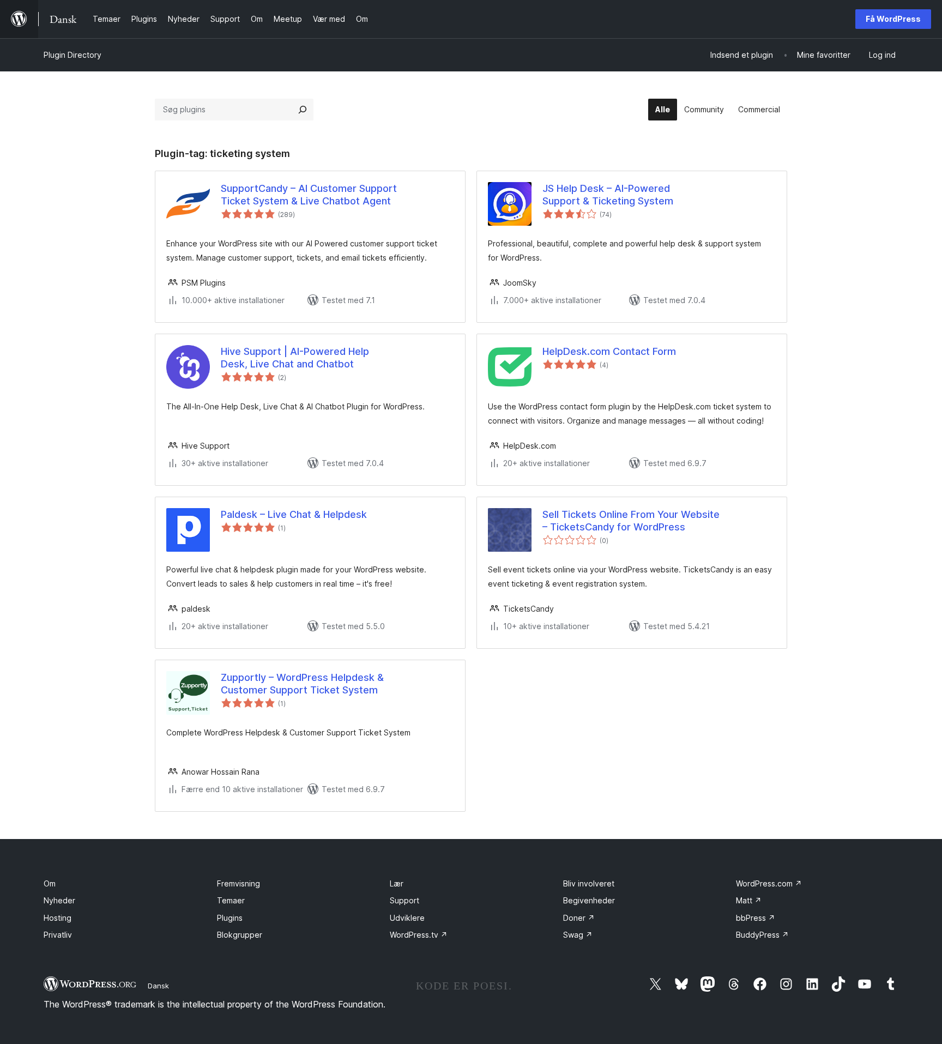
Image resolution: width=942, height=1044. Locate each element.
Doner (579, 917)
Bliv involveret (588, 883)
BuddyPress (762, 934)
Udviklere (407, 917)
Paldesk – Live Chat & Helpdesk (294, 514)
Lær (396, 883)
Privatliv (58, 934)
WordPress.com (769, 883)
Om (50, 883)
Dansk (158, 985)
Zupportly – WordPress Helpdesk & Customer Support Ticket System (302, 684)
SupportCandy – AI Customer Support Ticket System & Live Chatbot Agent (309, 195)
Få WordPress (893, 18)
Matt (749, 900)
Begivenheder (589, 900)
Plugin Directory (72, 54)
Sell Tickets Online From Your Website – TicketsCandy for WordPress (631, 521)
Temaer (231, 900)
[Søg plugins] (302, 109)
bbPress (755, 917)
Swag (578, 934)
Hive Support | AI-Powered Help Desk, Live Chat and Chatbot (295, 358)
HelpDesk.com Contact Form (609, 351)
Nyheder (59, 900)
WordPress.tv (419, 934)
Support (404, 900)
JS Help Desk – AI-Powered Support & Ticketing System (607, 195)
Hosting (57, 917)
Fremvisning (238, 883)
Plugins (230, 917)
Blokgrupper (239, 934)
